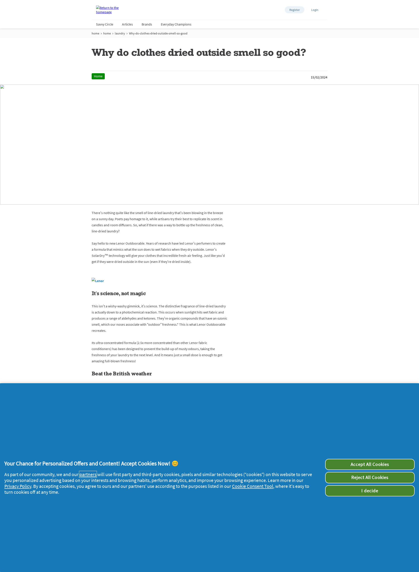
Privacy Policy (17, 486)
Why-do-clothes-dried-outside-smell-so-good (158, 33)
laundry (120, 33)
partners (87, 474)
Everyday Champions (176, 24)
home (95, 33)
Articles (127, 24)
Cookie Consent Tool (252, 486)
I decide (369, 491)
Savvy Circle (104, 24)
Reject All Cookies (369, 477)
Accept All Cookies (370, 464)
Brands (147, 24)
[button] (294, 9)
